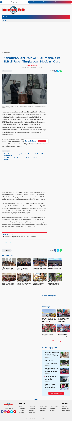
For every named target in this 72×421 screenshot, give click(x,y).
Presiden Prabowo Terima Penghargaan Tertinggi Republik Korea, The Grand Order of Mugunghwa (51, 386)
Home (5, 2)
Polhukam (22, 408)
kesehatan (52, 408)
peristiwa (21, 412)
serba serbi (32, 412)
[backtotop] (36, 400)
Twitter (12, 414)
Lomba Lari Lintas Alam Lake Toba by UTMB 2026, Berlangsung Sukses (63, 334)
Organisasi (32, 406)
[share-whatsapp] (61, 71)
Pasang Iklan (65, 408)
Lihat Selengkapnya (56, 393)
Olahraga (46, 307)
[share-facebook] (55, 71)
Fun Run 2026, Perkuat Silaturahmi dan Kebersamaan (63, 320)
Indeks (5, 17)
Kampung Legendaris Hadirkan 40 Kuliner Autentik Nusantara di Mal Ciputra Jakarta (51, 370)
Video (7, 20)
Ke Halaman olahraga (56, 341)
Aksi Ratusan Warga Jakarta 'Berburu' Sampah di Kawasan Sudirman (49, 2)
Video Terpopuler (49, 296)
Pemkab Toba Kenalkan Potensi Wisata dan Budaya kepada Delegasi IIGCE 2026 (52, 362)
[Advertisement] (36, 36)
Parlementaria (43, 406)
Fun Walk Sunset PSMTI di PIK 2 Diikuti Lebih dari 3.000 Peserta (49, 320)
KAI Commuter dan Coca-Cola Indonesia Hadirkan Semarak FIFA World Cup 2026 (48, 334)
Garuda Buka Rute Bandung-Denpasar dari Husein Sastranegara (51, 378)
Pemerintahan (54, 406)
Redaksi (64, 406)
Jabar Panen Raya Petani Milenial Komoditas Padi (19, 237)
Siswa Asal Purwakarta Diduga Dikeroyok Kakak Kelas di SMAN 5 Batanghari (52, 354)
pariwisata (42, 410)
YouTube (16, 414)
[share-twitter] (58, 71)
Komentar (7, 71)
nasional (21, 410)
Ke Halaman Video (56, 300)
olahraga (31, 410)
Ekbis (20, 406)
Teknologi (32, 408)
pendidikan (6, 242)
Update (42, 141)
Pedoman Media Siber (67, 410)
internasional (43, 408)
